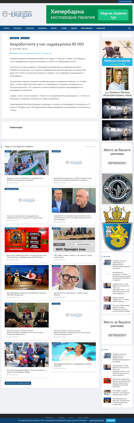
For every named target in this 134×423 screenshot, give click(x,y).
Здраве (74, 28)
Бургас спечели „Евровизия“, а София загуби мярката (71, 294)
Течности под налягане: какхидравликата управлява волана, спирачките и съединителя (25, 217)
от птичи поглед (125, 1)
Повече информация (96, 420)
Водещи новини (11, 189)
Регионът (18, 28)
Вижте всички (91, 146)
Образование (86, 28)
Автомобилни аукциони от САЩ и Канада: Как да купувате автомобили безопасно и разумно (73, 179)
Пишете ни (49, 418)
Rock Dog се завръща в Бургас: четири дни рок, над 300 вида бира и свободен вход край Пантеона (26, 256)
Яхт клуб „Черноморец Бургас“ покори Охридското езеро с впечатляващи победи (26, 371)
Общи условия (83, 418)
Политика (42, 28)
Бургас (6, 28)
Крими (64, 28)
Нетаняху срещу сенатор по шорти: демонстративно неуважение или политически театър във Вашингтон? (25, 332)
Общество (101, 28)
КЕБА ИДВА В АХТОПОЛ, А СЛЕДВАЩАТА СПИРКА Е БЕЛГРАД (73, 365)
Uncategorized (11, 228)
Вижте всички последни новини (18, 383)
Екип (71, 418)
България (30, 28)
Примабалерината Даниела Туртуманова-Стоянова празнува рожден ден (26, 294)
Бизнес (54, 28)
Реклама (61, 418)
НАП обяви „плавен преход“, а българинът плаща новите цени (73, 256)
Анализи (56, 189)
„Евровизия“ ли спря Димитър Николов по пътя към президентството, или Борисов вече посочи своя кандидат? (72, 218)
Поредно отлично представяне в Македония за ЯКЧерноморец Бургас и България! (25, 179)
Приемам (111, 420)
